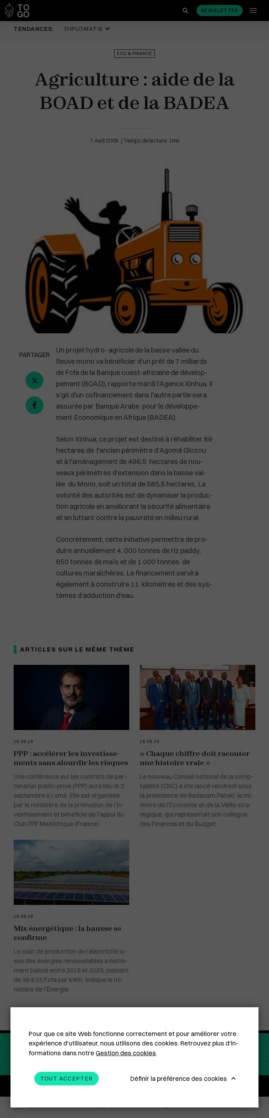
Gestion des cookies (126, 1053)
